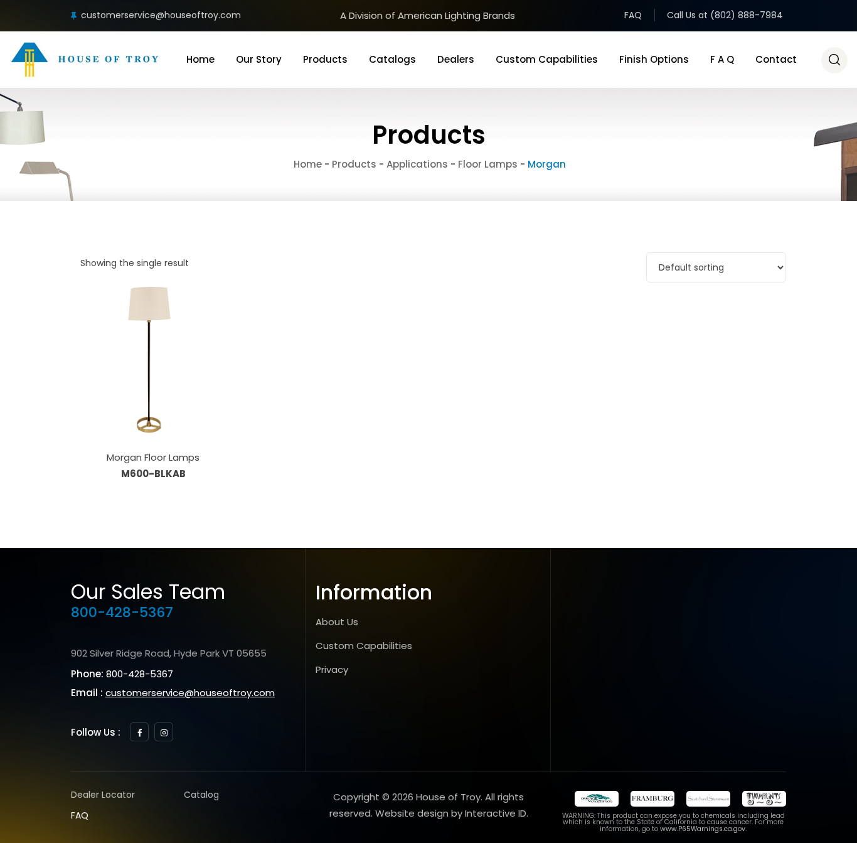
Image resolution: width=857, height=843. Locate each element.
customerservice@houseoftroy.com (161, 15)
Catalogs (392, 59)
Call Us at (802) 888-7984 (725, 15)
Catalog (201, 794)
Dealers (455, 59)
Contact (776, 59)
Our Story (259, 59)
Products (325, 59)
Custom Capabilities (547, 59)
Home (200, 59)
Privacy (332, 669)
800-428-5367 (122, 612)
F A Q (722, 59)
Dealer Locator (103, 794)
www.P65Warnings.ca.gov (702, 829)
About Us (337, 621)
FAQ (633, 15)
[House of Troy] (84, 59)
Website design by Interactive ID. (451, 813)
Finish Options (654, 59)
